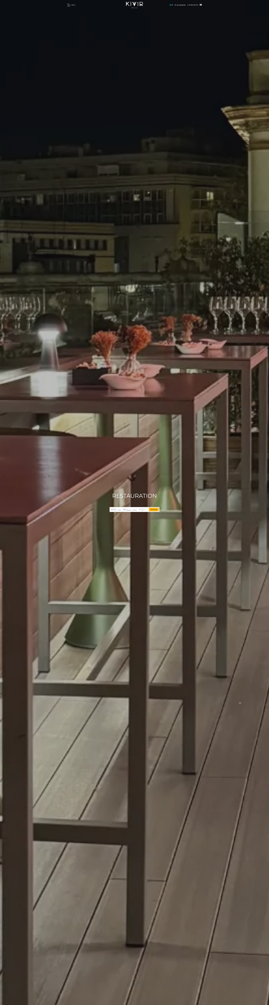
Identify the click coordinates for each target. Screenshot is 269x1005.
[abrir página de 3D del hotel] (201, 5)
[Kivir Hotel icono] (134, 5)
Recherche (154, 509)
